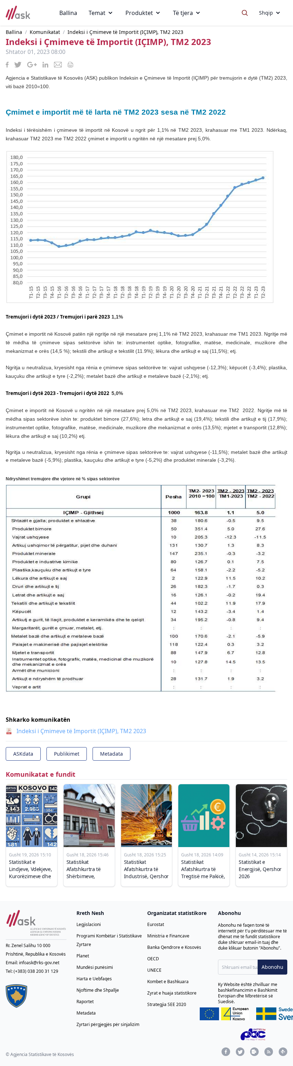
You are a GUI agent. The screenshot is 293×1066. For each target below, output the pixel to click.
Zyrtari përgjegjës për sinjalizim (107, 1024)
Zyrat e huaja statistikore (172, 993)
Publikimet (66, 753)
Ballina (68, 13)
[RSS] (268, 1051)
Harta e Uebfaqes (94, 979)
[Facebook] (226, 1051)
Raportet (85, 1002)
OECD (153, 959)
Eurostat (155, 924)
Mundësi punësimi (94, 967)
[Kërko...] (245, 13)
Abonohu (272, 967)
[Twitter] (240, 1051)
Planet (82, 956)
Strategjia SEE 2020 (166, 1004)
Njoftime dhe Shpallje (97, 990)
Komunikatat (45, 32)
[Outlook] (254, 1051)
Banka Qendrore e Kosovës (174, 947)
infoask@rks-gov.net (39, 963)
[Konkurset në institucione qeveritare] (283, 1051)
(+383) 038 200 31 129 (36, 971)
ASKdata (23, 753)
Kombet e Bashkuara (168, 982)
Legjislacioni (88, 924)
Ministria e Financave (168, 936)
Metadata (111, 753)
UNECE (154, 970)
